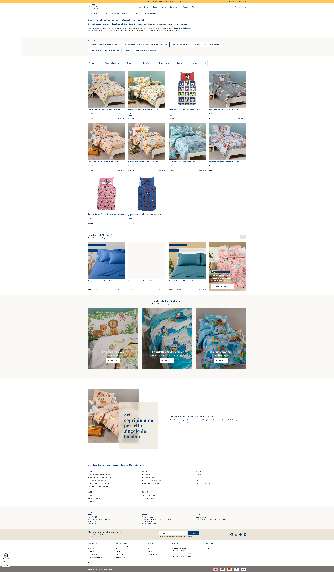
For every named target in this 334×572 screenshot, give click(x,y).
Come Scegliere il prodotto (124, 546)
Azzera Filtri (242, 63)
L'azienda (150, 543)
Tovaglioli (91, 501)
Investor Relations (152, 554)
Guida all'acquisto (94, 543)
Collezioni (184, 7)
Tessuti (118, 551)
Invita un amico (211, 549)
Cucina (155, 7)
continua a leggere (93, 33)
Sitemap (149, 551)
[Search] (228, 7)
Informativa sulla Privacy (180, 551)
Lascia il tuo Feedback (204, 522)
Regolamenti (92, 563)
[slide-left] (241, 237)
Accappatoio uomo (148, 474)
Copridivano (200, 480)
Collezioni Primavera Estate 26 (99, 474)
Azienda (149, 549)
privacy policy (187, 536)
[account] (235, 7)
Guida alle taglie (121, 557)
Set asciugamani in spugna (151, 480)
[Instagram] (236, 534)
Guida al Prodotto (122, 543)
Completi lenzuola (148, 495)
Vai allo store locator (149, 523)
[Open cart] (244, 7)
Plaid (197, 477)
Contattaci (92, 523)
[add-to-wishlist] (122, 73)
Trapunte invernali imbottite (98, 486)
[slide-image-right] (122, 89)
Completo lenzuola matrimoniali (99, 483)
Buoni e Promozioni (94, 560)
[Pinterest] (240, 534)
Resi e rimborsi (92, 554)
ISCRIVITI (193, 533)
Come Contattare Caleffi (214, 546)
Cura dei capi (120, 549)
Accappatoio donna (149, 477)
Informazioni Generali (95, 546)
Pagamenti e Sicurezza (95, 557)
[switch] (6, 565)
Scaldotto (199, 474)
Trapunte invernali (148, 498)
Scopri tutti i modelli (223, 286)
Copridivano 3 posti (203, 483)
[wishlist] (239, 7)
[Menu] (9, 553)
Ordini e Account (93, 549)
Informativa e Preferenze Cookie (182, 553)
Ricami (194, 7)
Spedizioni (91, 551)
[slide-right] (244, 237)
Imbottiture (119, 554)
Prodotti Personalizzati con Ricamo (100, 477)
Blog (148, 546)
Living (164, 7)
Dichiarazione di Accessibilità (181, 556)
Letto (139, 7)
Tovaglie (91, 495)
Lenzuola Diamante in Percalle (98, 480)
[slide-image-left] (90, 89)
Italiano (242, 1)
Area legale (176, 543)
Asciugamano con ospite (150, 483)
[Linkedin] (245, 534)
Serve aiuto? (230, 1)
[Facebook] (231, 534)
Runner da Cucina (94, 498)
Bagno (146, 7)
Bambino (173, 7)
